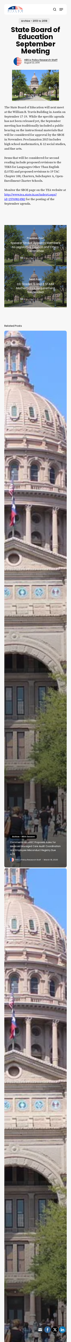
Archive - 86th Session (23, 836)
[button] (61, 9)
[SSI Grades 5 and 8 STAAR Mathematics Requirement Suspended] (35, 286)
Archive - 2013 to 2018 (34, 21)
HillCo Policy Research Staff (40, 60)
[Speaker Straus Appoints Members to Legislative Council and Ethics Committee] (35, 245)
